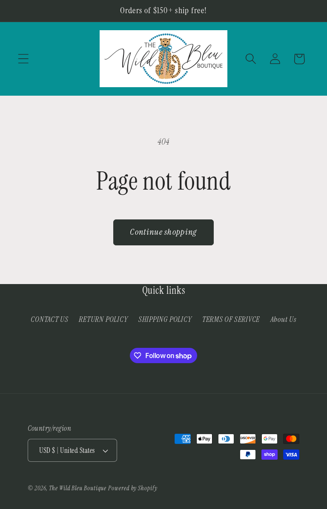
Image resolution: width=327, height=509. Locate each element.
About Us (283, 319)
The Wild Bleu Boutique (77, 488)
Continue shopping (163, 232)
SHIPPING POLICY (165, 319)
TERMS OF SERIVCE (231, 319)
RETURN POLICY (103, 319)
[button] (23, 59)
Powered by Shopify (132, 488)
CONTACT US (50, 319)
